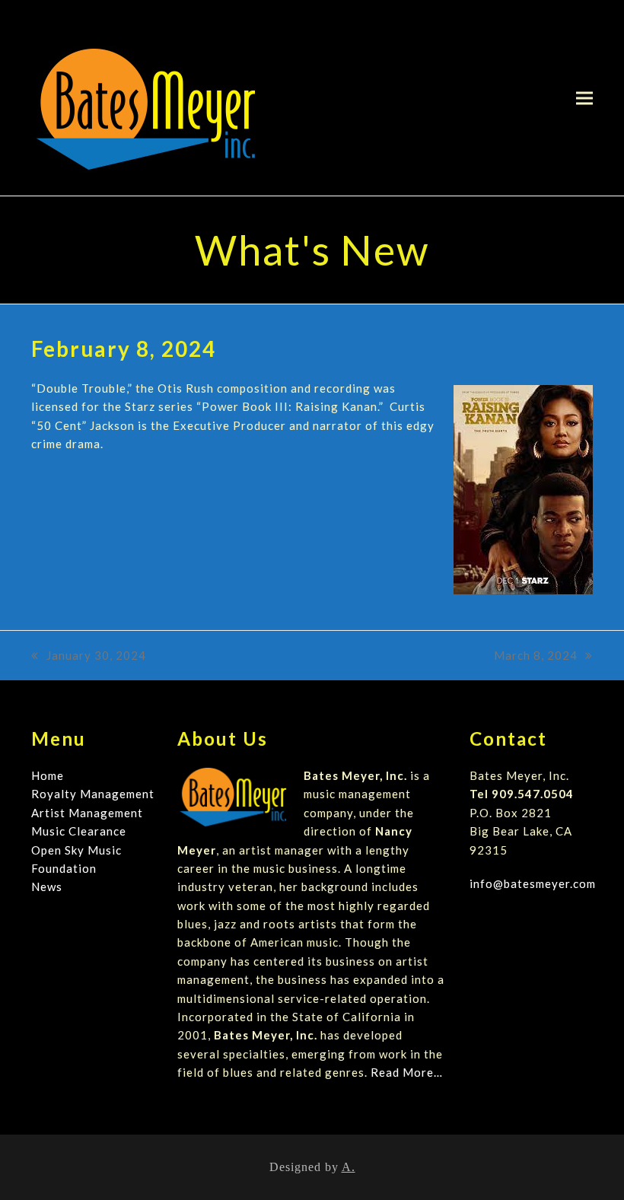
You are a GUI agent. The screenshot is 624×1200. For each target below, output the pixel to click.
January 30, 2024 (88, 656)
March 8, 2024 (536, 656)
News (46, 886)
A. (348, 1166)
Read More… (407, 1072)
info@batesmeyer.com (533, 883)
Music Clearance (78, 831)
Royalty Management (92, 794)
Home (47, 775)
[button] (584, 97)
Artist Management (87, 813)
